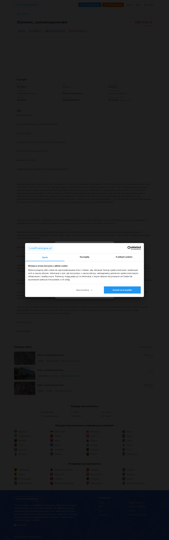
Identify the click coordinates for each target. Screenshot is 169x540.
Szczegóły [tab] (84, 257)
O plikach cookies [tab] (124, 257)
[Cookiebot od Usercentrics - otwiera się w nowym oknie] (129, 248)
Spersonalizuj (82, 290)
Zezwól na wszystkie (122, 290)
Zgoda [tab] (45, 257)
